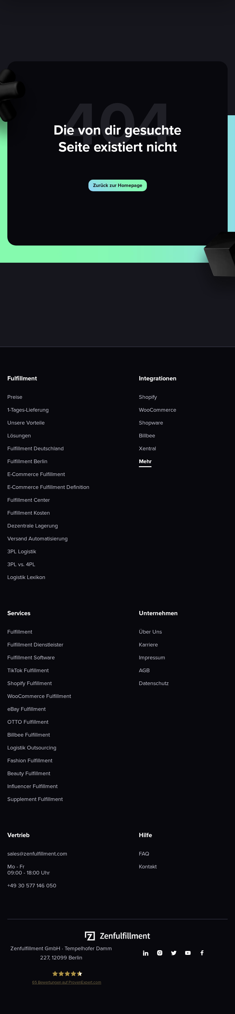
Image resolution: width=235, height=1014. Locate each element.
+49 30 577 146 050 (31, 885)
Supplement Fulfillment (35, 799)
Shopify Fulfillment (29, 683)
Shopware (151, 423)
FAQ (144, 854)
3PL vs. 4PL (21, 564)
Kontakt (148, 866)
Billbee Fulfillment (28, 735)
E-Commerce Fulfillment (36, 474)
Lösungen (19, 436)
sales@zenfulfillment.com (37, 854)
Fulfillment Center (28, 500)
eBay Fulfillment (26, 709)
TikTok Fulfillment (28, 670)
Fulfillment (19, 632)
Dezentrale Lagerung (32, 526)
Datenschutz (154, 683)
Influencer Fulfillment (32, 786)
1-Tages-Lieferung (28, 410)
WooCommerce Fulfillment (39, 696)
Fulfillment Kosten (28, 513)
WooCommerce (157, 410)
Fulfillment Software (31, 657)
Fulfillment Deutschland (35, 448)
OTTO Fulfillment (27, 722)
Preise (14, 397)
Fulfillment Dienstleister (35, 645)
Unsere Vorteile (26, 423)
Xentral (147, 448)
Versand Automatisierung (37, 539)
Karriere (148, 645)
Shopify (148, 397)
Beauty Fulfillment (28, 773)
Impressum (152, 657)
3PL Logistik (21, 551)
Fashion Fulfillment (29, 760)
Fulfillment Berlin (27, 461)
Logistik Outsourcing (31, 748)
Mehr (145, 461)
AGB (144, 670)
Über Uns (150, 632)
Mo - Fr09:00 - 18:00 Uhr (28, 869)
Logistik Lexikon (26, 577)
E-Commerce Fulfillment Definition (48, 487)
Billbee (147, 436)
